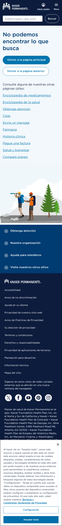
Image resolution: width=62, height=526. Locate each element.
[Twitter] (7, 397)
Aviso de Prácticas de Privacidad (23, 320)
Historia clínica (14, 136)
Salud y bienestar (16, 150)
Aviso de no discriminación (20, 297)
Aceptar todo (31, 519)
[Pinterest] (37, 397)
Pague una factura (16, 143)
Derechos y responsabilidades (22, 342)
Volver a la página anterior (26, 71)
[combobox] (23, 19)
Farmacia (10, 129)
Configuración (31, 510)
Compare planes (15, 157)
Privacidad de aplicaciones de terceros (27, 350)
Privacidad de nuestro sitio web (23, 312)
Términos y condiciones (18, 335)
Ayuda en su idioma (16, 305)
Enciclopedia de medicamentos (27, 95)
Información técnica (16, 365)
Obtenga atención (16, 109)
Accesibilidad (12, 290)
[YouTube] (27, 397)
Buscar (52, 18)
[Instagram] (47, 397)
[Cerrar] (58, 444)
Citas (6, 116)
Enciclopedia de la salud (21, 102)
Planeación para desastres (20, 357)
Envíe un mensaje (16, 122)
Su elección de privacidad (19, 327)
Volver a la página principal (26, 59)
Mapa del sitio (12, 372)
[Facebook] (17, 397)
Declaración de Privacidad (32, 503)
